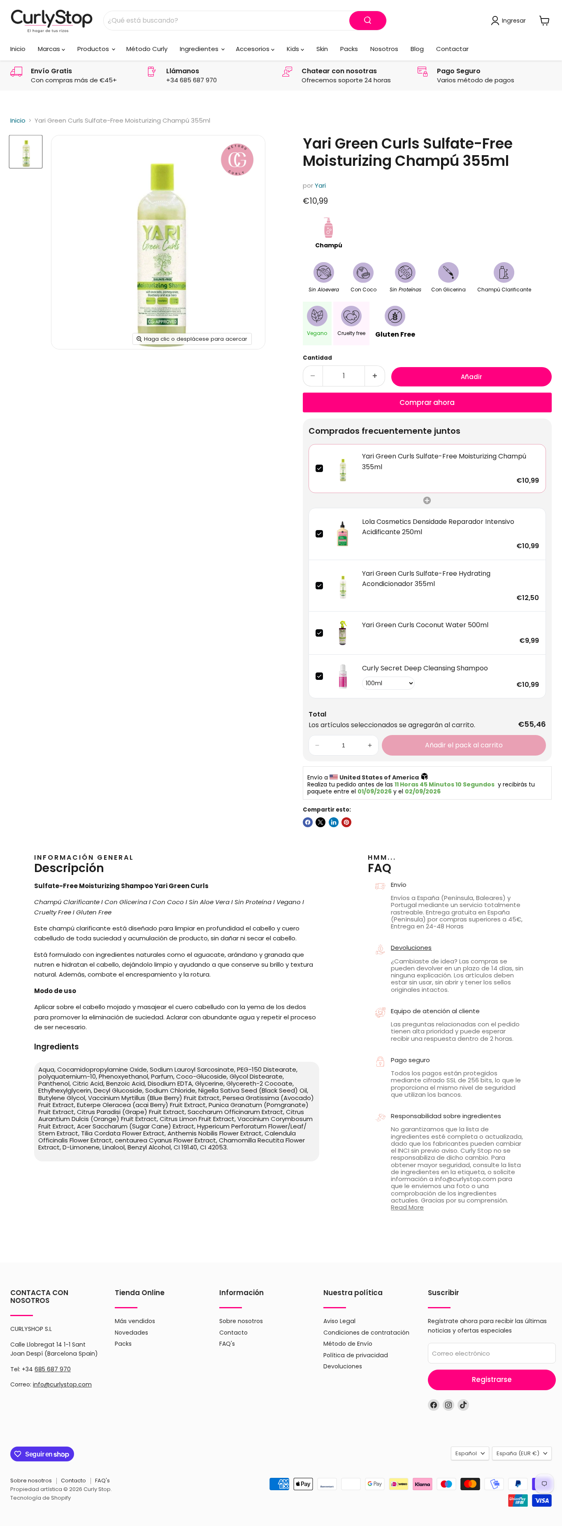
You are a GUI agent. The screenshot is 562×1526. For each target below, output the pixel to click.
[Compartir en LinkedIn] (334, 822)
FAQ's (227, 1344)
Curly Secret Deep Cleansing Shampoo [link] (425, 668)
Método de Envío (347, 1344)
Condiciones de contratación (366, 1332)
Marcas (50, 48)
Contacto (233, 1332)
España (518, 1453)
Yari (320, 185)
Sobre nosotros (241, 1321)
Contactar (452, 48)
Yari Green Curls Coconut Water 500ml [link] (425, 625)
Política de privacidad (355, 1355)
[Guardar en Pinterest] (346, 822)
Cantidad (317, 358)
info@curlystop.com (62, 1384)
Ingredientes (200, 48)
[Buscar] (367, 20)
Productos (94, 48)
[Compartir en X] (320, 822)
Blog (417, 48)
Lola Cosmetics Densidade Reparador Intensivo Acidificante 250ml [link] (438, 527)
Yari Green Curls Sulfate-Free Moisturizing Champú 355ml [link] (444, 461)
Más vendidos (135, 1321)
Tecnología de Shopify (40, 1498)
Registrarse (492, 1379)
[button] (317, 745)
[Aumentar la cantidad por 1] (375, 375)
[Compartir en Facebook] (308, 822)
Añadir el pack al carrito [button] (464, 745)
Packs (349, 48)
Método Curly (146, 48)
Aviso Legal (339, 1321)
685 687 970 (53, 1369)
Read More (407, 1207)
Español (466, 1453)
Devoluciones (411, 947)
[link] (342, 468)
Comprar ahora (427, 402)
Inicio (18, 48)
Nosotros (384, 48)
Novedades (131, 1332)
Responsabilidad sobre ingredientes (446, 1115)
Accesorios (253, 48)
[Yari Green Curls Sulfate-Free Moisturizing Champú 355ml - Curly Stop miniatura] (25, 151)
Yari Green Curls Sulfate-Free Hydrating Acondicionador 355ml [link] (426, 579)
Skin (322, 48)
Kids (294, 48)
